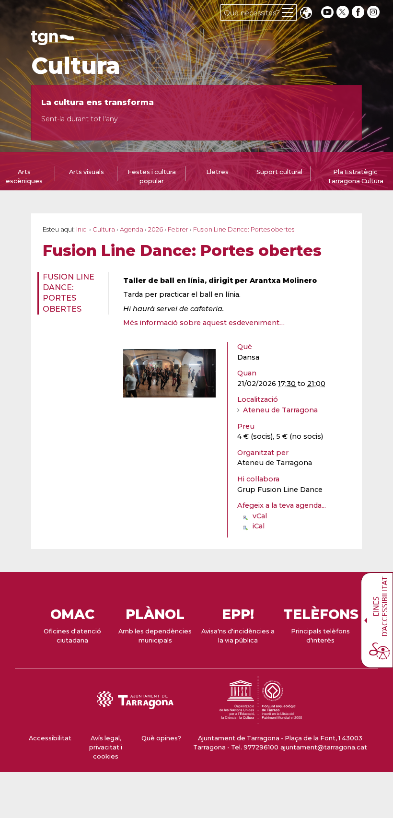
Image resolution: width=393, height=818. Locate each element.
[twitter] (343, 12)
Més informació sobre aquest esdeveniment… (204, 322)
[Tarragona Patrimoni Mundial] (261, 719)
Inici (82, 229)
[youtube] (327, 12)
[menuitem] (70, 293)
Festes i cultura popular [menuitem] (151, 176)
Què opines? (161, 738)
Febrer (178, 229)
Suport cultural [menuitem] (279, 171)
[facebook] (359, 12)
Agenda (131, 229)
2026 (155, 229)
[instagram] (374, 12)
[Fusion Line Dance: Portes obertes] (169, 373)
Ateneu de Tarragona (280, 410)
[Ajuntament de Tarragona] (52, 40)
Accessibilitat (50, 738)
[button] (306, 13)
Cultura (75, 66)
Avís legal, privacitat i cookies (105, 747)
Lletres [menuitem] (217, 171)
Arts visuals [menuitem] (86, 171)
